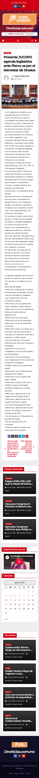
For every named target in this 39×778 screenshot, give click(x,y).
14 (24, 600)
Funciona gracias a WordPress (12, 766)
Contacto (22, 773)
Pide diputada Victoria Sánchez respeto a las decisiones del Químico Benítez (26, 447)
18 (10, 604)
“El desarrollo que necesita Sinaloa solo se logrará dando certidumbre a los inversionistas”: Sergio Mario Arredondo (13, 448)
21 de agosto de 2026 (16, 654)
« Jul (6, 619)
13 (19, 600)
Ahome (8, 668)
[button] (32, 41)
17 (6, 604)
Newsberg (31, 766)
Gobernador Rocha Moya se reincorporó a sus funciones (18, 650)
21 (24, 604)
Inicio (28, 773)
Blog (15, 773)
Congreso (7, 53)
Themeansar (19, 768)
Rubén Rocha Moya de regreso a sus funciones (19, 674)
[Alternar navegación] (18, 40)
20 (19, 604)
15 (28, 600)
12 (15, 600)
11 (10, 600)
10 (6, 600)
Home (11, 773)
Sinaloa (8, 644)
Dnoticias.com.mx (19, 28)
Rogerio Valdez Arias (21, 76)
